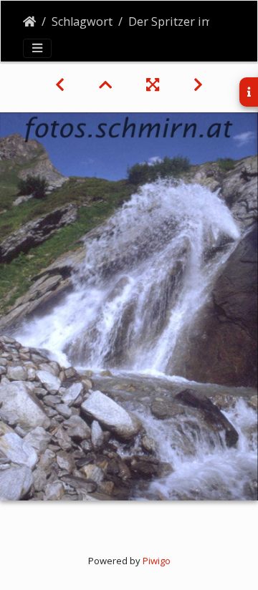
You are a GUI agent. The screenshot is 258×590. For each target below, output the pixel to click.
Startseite (29, 21)
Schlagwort (82, 21)
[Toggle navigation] (37, 48)
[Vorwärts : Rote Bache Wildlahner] (198, 84)
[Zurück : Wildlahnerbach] (60, 84)
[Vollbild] (152, 84)
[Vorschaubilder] (105, 84)
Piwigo (157, 560)
